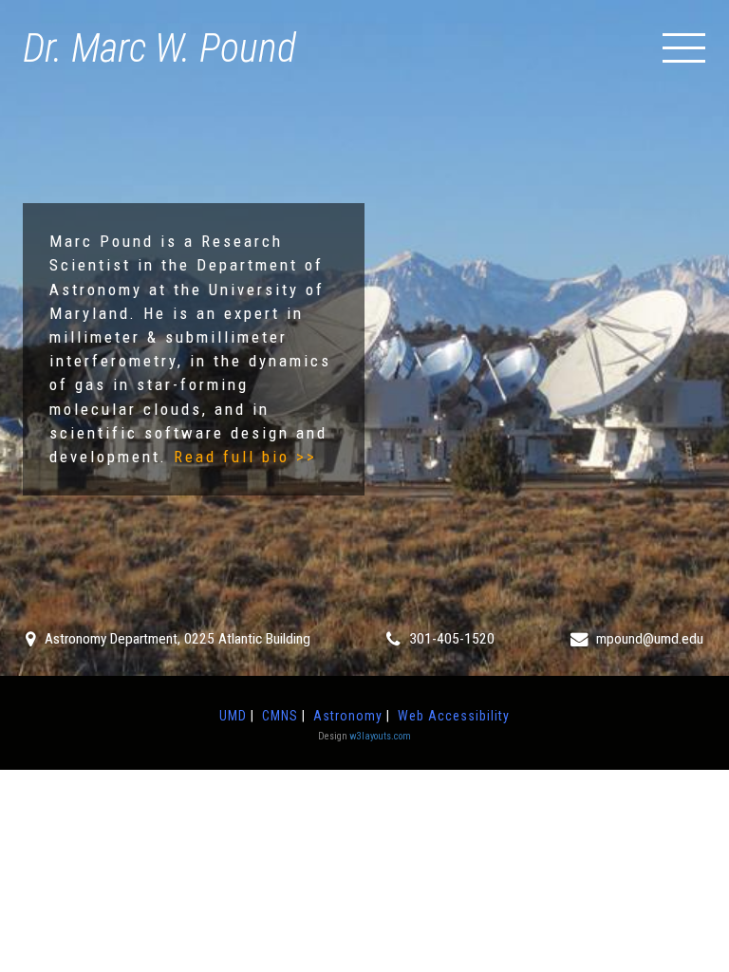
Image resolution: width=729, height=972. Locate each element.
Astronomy (348, 715)
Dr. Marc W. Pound (159, 48)
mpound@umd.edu (649, 638)
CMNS (280, 715)
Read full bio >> (245, 456)
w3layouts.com (380, 736)
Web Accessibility (454, 715)
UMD (233, 715)
